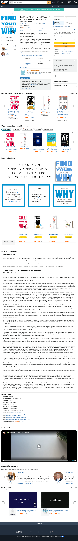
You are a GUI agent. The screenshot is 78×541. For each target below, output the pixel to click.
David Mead (35, 23)
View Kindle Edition (26, 88)
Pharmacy (50, 6)
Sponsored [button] (3, 489)
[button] (2, 6)
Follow (14, 49)
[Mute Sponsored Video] (35, 506)
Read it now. (38, 73)
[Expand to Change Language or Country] (37, 532)
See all (14, 46)
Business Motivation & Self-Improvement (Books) (18, 419)
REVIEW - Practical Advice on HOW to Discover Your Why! (20, 434)
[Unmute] (75, 460)
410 (68, 151)
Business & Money (9, 13)
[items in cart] (75, 2)
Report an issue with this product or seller (32, 55)
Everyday (56, 6)
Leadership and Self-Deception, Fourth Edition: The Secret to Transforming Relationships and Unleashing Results (58, 511)
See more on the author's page (24, 483)
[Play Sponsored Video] (55, 500)
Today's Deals (14, 6)
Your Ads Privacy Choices (55, 536)
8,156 (27, 148)
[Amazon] (4, 2)
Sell (36, 6)
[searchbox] (30, 2)
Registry (40, 6)
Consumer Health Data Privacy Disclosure (40, 536)
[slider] (36, 460)
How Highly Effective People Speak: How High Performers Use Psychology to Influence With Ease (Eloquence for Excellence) (26, 511)
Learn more (34, 84)
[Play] (2, 460)
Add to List (58, 76)
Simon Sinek (25, 23)
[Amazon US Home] (19, 532)
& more (45, 23)
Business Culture (17, 13)
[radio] (58, 18)
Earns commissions (25, 432)
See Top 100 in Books (26, 414)
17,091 (55, 151)
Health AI (7, 6)
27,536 (14, 151)
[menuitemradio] (73, 460)
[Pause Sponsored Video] (35, 503)
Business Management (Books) (13, 415)
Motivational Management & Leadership (16, 417)
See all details (23, 67)
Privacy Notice (28, 536)
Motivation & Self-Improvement (28, 13)
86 (40, 151)
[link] (14, 111)
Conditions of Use (20, 536)
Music (45, 6)
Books (2, 13)
